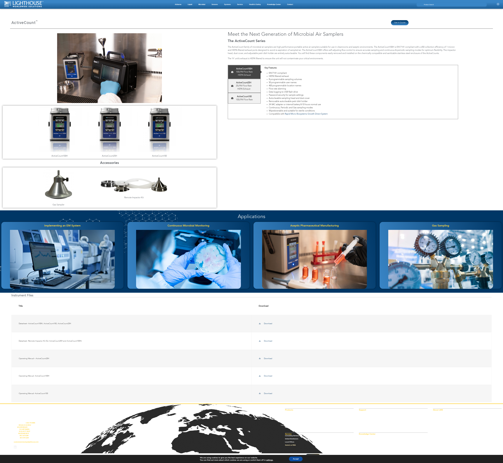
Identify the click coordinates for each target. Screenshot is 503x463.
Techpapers (363, 445)
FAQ (360, 442)
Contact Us (437, 421)
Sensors (288, 421)
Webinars (362, 448)
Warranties (362, 427)
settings (269, 460)
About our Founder (439, 414)
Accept (296, 459)
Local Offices (289, 442)
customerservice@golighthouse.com (26, 442)
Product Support (364, 418)
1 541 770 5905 (30, 423)
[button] (178, 4)
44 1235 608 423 (22, 427)
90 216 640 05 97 (23, 433)
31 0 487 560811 (24, 429)
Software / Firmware (366, 424)
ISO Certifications (365, 411)
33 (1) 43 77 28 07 (24, 431)
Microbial (288, 418)
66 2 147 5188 (24, 435)
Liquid (287, 414)
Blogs (361, 439)
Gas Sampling (440, 225)
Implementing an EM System (62, 225)
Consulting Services (292, 435)
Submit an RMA (290, 445)
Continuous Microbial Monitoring (188, 225)
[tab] (244, 72)
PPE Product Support (366, 421)
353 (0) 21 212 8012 (25, 425)
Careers (435, 418)
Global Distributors (291, 439)
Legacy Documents (365, 414)
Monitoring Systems (292, 424)
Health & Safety (290, 427)
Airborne (288, 411)
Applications (363, 435)
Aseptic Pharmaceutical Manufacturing (314, 225)
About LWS (437, 411)
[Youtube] (22, 447)
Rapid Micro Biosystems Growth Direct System (306, 114)
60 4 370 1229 (24, 438)
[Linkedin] (15, 447)
